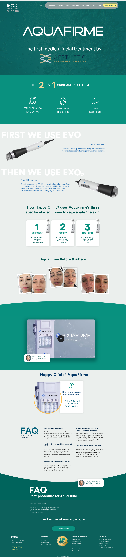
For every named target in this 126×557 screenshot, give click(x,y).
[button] (41, 5)
